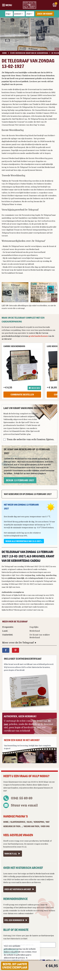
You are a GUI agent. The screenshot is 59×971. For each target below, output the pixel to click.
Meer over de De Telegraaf (18, 642)
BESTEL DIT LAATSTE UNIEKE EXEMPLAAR (14, 965)
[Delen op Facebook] (5, 650)
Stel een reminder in (14, 920)
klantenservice (15, 782)
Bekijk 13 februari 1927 (20, 480)
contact (29, 610)
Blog (29, 821)
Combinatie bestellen (22, 394)
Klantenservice (17, 821)
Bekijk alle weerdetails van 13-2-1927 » (23, 541)
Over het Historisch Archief (17, 889)
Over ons (45, 826)
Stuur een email (24, 805)
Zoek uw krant (44, 13)
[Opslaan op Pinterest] (15, 650)
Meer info (35, 388)
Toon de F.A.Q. (10, 853)
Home (6, 821)
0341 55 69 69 (21, 798)
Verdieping (39, 821)
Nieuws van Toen (31, 826)
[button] (15, 292)
